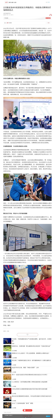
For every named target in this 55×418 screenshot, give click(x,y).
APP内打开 (28, 410)
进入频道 (48, 18)
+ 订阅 (48, 22)
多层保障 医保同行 (9, 415)
